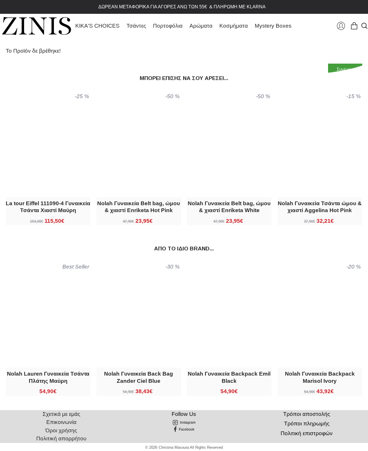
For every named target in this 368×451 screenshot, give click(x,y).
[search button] (364, 25)
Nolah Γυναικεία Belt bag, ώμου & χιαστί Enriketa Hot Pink (138, 207)
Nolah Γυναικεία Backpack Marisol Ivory (320, 377)
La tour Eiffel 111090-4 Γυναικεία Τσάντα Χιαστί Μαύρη (48, 207)
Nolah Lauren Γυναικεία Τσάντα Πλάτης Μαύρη (48, 377)
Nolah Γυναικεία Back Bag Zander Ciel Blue (138, 377)
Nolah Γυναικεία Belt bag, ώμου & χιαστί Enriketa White (229, 207)
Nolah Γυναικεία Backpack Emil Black (229, 377)
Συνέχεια (345, 69)
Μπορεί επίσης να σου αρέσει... (184, 78)
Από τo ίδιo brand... (184, 249)
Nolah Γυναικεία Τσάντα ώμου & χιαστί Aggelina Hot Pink (320, 207)
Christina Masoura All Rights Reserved (191, 447)
